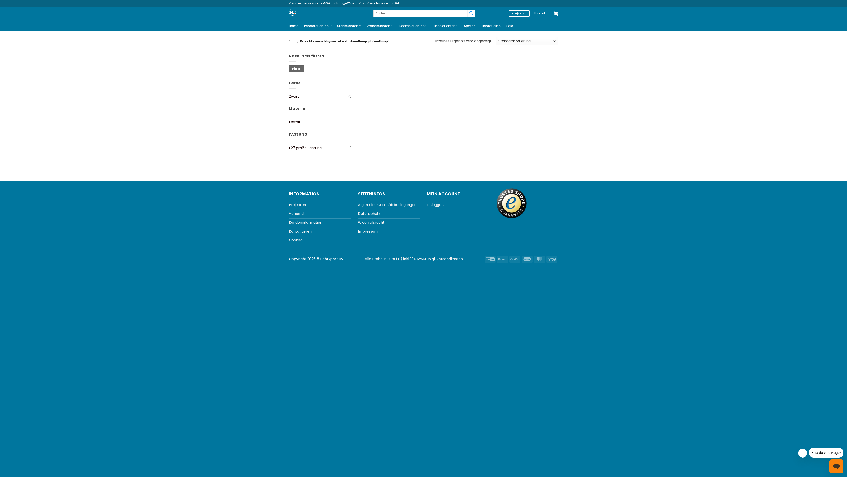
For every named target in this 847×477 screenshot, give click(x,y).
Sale (509, 26)
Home (293, 26)
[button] (556, 13)
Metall (294, 122)
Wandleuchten (378, 26)
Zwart (294, 96)
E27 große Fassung (305, 147)
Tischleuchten (444, 26)
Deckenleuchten (412, 26)
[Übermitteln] (471, 13)
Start (292, 41)
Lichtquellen (491, 26)
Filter (296, 68)
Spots (468, 26)
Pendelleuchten (316, 26)
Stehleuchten (347, 26)
